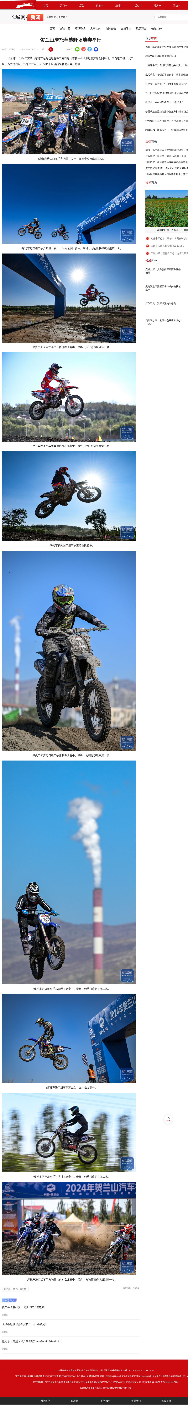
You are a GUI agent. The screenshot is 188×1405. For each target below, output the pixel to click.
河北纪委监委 (145, 1382)
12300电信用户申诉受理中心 (46, 1382)
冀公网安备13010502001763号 (165, 1382)
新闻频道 (51, 17)
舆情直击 (110, 28)
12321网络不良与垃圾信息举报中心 (96, 1382)
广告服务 (105, 1401)
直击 (151, 141)
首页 (52, 28)
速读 (151, 38)
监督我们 (136, 1401)
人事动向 (95, 28)
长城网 (18, 17)
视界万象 (141, 28)
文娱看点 (126, 28)
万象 (151, 182)
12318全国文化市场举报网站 (126, 1382)
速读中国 (65, 28)
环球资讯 (80, 28)
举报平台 (166, 1401)
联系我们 (75, 1401)
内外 (151, 260)
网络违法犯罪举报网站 (69, 1382)
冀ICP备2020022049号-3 (69, 1376)
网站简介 (45, 1401)
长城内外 (63, 17)
